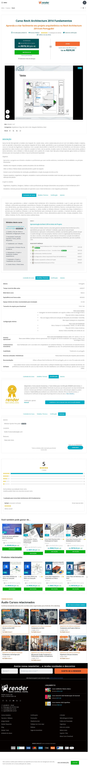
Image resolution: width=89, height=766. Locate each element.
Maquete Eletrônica (37, 127)
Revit (13, 8)
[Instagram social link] (10, 700)
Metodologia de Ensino (66, 718)
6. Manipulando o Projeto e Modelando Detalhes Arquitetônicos (13, 254)
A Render (62, 715)
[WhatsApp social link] (20, 131)
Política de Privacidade (66, 721)
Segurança (63, 724)
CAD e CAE (28, 127)
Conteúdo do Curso (29, 195)
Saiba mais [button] (75, 447)
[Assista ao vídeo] (8, 112)
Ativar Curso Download (66, 736)
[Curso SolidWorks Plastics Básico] (48, 690)
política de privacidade (56, 678)
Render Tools (5, 730)
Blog (2, 727)
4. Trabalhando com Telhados (14, 243)
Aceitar (75, 762)
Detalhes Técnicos (43, 195)
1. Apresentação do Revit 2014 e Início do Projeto (15, 227)
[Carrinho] (84, 2)
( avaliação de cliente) (54, 33)
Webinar (33, 727)
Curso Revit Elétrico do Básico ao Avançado (30, 577)
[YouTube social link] (13, 700)
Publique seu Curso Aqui (37, 724)
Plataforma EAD (35, 721)
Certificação (54, 195)
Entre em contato (65, 727)
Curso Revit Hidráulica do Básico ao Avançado (10, 577)
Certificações (34, 715)
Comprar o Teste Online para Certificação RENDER (64, 402)
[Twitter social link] (13, 131)
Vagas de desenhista (36, 730)
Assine (68, 44)
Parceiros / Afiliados (7, 718)
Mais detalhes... (70, 394)
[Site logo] (44, 2)
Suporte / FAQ (64, 733)
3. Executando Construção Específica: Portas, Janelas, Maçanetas (13, 238)
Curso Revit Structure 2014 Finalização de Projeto (52, 540)
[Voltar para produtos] (83, 8)
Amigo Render (5, 721)
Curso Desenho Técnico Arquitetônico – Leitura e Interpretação (30, 540)
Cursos (8, 8)
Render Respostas (6, 724)
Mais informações (63, 762)
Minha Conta (63, 730)
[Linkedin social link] (17, 131)
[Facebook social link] (10, 131)
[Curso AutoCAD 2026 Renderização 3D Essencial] (48, 697)
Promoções (34, 718)
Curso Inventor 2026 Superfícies (61, 702)
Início (2, 8)
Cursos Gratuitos (6, 715)
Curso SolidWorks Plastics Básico (61, 689)
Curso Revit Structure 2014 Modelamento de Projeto (73, 540)
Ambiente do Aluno (6, 733)
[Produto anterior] (81, 8)
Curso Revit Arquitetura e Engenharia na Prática (52, 577)
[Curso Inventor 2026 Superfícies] (48, 704)
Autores (62, 195)
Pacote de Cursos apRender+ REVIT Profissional (10, 537)
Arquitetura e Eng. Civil (18, 127)
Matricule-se (27, 52)
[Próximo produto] (85, 8)
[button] (6, 92)
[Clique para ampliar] (8, 117)
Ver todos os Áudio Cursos (76, 605)
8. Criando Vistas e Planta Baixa (15, 264)
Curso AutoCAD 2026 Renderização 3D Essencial (66, 695)
